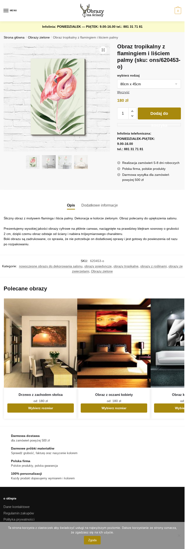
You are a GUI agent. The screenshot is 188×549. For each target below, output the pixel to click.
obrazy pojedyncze (98, 266)
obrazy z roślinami (153, 266)
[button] (103, 50)
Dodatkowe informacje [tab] (99, 205)
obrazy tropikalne (125, 266)
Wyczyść (123, 92)
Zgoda (92, 540)
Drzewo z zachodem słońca (41, 395)
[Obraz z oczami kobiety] (114, 343)
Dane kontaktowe (16, 507)
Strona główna (14, 37)
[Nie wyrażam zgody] (179, 535)
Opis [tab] (71, 205)
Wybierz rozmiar (40, 408)
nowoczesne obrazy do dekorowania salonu (51, 266)
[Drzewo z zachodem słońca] (40, 343)
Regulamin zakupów (18, 513)
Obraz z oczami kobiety (114, 395)
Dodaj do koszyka (159, 115)
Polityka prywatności (18, 519)
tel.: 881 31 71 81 (129, 26)
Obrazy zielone (39, 37)
